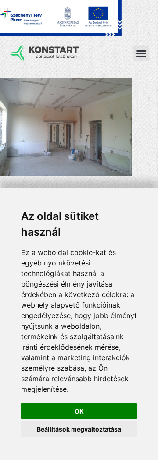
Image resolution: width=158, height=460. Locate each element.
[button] (141, 53)
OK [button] (79, 411)
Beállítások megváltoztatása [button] (79, 429)
